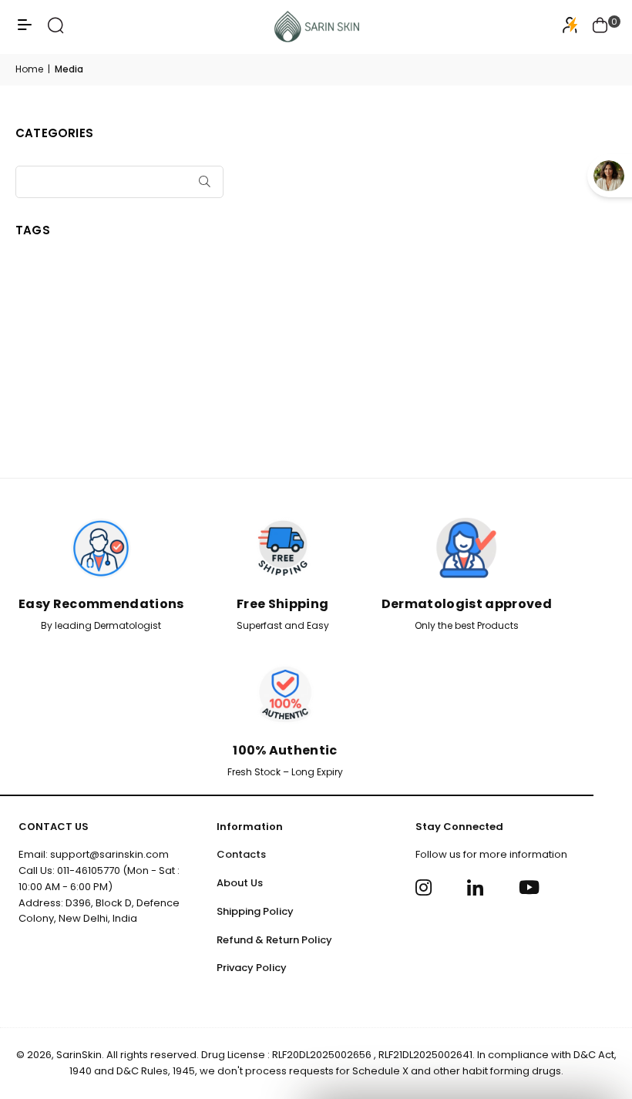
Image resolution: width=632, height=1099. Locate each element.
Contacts (241, 854)
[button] (600, 27)
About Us (240, 883)
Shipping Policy (255, 911)
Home (29, 69)
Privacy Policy (252, 967)
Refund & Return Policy (274, 940)
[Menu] (24, 30)
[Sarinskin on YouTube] (529, 887)
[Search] (56, 30)
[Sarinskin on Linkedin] (477, 887)
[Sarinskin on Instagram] (425, 887)
